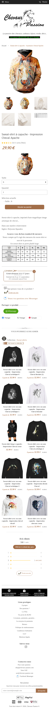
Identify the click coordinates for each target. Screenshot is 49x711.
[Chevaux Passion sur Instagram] (26, 647)
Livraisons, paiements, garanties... (25, 618)
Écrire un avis (13, 293)
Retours (24, 624)
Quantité (5, 188)
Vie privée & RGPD (24, 615)
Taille (4, 178)
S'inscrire (41, 690)
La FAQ (24, 612)
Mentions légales (24, 637)
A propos (24, 605)
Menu (6, 2)
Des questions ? (25, 608)
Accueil (4, 46)
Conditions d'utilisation (24, 631)
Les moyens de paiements (24, 621)
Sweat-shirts (22, 340)
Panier (44, 2)
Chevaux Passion (32, 706)
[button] (7, 143)
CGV (24, 634)
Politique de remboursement (24, 627)
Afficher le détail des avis (24, 547)
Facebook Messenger (26, 676)
